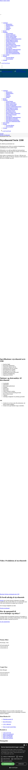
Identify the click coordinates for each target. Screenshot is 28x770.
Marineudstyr (9, 24)
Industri (8, 29)
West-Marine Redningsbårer (12, 52)
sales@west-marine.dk (6, 71)
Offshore (8, 26)
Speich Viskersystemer (11, 36)
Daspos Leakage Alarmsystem (13, 45)
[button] (14, 767)
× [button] (26, 745)
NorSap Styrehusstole (11, 37)
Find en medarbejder (21, 71)
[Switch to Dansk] (4, 65)
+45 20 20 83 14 (4, 647)
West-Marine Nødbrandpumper (13, 49)
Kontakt (5, 56)
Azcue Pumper (9, 33)
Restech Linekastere (10, 34)
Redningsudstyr (9, 25)
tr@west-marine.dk (4, 645)
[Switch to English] (4, 67)
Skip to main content (5, 0)
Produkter (5, 32)
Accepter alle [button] (7, 764)
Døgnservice (19, 69)
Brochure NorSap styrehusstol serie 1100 (9, 594)
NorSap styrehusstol (4, 608)
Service (4, 30)
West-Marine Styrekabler (12, 50)
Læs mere (12, 753)
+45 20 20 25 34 (4, 675)
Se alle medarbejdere (5, 621)
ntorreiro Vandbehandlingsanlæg (13, 38)
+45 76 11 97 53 (4, 673)
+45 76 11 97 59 (4, 646)
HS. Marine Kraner (10, 42)
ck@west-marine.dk (4, 672)
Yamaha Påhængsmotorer (12, 41)
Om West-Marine (10, 57)
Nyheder (5, 60)
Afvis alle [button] (21, 764)
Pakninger (8, 28)
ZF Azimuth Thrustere (11, 46)
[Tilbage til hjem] (8, 20)
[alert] (14, 756)
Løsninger (5, 22)
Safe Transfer (6, 55)
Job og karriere (9, 59)
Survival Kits (9, 48)
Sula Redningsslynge (11, 44)
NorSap (2, 600)
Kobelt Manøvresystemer (12, 40)
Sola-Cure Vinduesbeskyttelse (13, 53)
